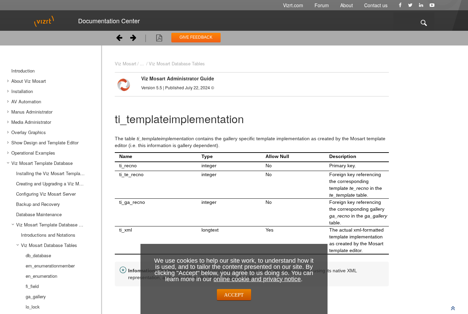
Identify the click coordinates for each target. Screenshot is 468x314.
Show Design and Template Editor (44, 142)
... (142, 63)
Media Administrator (31, 122)
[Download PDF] (159, 39)
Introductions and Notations (48, 235)
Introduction (23, 70)
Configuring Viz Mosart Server (46, 194)
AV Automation (26, 101)
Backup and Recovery (38, 204)
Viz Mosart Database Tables (177, 63)
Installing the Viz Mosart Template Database (56, 173)
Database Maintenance (39, 214)
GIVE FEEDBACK (196, 37)
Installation (22, 91)
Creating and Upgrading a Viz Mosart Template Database (56, 183)
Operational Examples (33, 152)
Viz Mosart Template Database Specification (56, 224)
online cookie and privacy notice (257, 279)
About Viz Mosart (28, 81)
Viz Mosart (125, 63)
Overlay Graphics (28, 132)
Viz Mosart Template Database (42, 163)
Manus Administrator (31, 111)
